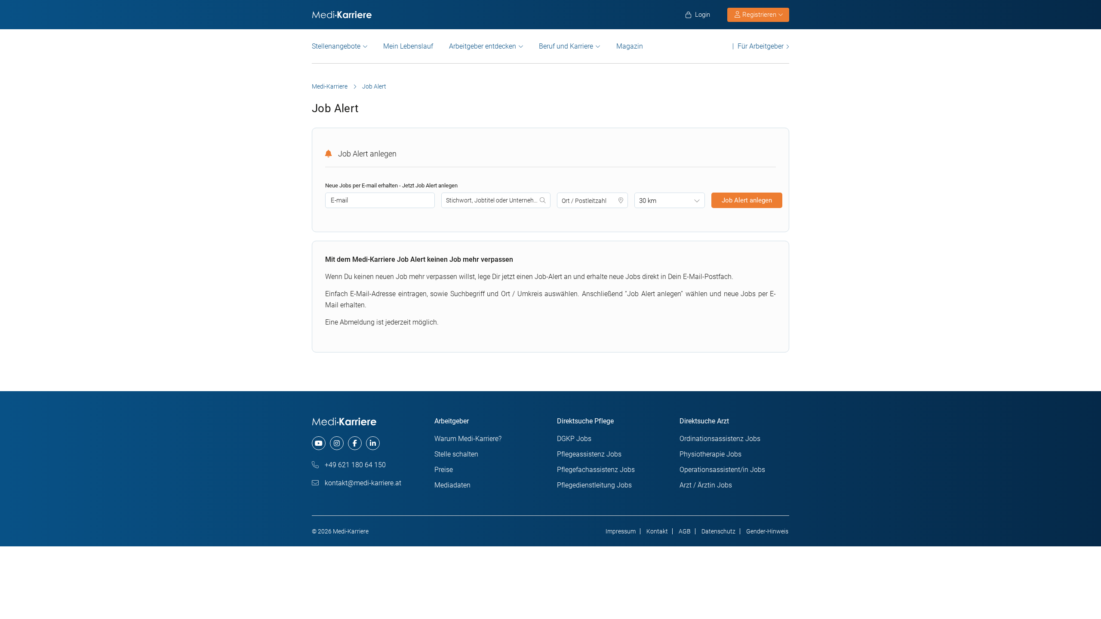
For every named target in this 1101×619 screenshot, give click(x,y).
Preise (443, 470)
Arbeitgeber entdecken (482, 46)
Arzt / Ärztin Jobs (706, 485)
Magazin (629, 46)
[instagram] (337, 443)
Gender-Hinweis (767, 531)
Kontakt (657, 531)
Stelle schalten (456, 454)
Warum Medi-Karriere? (467, 439)
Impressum (621, 531)
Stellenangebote (336, 46)
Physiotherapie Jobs (710, 454)
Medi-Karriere (330, 86)
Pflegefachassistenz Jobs (596, 470)
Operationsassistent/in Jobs (722, 470)
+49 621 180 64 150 (354, 465)
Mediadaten (452, 485)
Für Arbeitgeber (761, 46)
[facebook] (355, 443)
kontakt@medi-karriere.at (362, 483)
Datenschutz (718, 531)
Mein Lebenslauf (408, 46)
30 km (647, 201)
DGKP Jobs (574, 439)
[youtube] (319, 443)
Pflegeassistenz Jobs (589, 454)
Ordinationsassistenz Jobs (720, 439)
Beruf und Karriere (566, 46)
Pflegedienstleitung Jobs (594, 485)
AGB (685, 531)
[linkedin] (373, 443)
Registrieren (759, 14)
